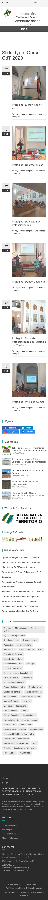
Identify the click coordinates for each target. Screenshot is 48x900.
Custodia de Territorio (13, 659)
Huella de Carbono (34, 691)
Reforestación (9, 724)
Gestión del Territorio (12, 691)
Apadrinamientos (30, 640)
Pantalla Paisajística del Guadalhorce (19, 715)
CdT (40, 649)
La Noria (26, 701)
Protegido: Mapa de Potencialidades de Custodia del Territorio (29, 341)
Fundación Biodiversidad (14, 682)
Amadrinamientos (11, 640)
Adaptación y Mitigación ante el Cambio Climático (20, 629)
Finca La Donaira (11, 677)
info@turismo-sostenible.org (15, 870)
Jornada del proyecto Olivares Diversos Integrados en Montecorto (29, 460)
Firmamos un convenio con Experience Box (25, 483)
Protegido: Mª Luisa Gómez (28, 401)
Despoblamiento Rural (13, 663)
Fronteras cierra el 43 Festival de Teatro (20, 611)
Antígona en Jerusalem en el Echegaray (20, 601)
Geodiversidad (35, 687)
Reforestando (25, 724)
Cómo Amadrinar (9, 825)
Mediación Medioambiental (15, 705)
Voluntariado (25, 752)
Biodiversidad (9, 649)
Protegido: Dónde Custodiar (28, 281)
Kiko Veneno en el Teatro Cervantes (18, 567)
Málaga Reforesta (10, 838)
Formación (27, 677)
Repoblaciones (36, 729)
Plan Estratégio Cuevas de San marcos (20, 720)
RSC (34, 743)
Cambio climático (26, 649)
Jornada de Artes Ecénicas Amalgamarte (20, 596)
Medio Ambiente (10, 710)
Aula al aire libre (24, 644)
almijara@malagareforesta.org (15, 867)
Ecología (30, 663)
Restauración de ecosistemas (16, 738)
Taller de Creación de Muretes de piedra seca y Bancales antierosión (29, 449)
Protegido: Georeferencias (27, 164)
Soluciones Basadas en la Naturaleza (19, 748)
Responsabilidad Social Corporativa (19, 734)
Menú (36, 2)
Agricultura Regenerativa (14, 635)
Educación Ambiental (12, 668)
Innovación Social (11, 701)
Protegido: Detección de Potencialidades (26, 223)
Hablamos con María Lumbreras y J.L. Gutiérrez (23, 591)
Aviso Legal (7, 829)
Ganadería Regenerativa (14, 687)
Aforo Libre (18, 550)
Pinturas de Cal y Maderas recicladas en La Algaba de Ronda (28, 494)
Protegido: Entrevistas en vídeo (27, 106)
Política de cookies (11, 834)
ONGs (24, 710)
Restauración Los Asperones (16, 743)
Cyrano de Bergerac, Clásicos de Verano (20, 557)
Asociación (8, 644)
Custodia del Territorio (13, 654)
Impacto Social (10, 696)
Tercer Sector (9, 752)
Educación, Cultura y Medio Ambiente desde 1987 (27, 19)
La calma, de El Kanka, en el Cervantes (20, 606)
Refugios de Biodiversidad (15, 729)
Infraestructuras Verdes (30, 696)
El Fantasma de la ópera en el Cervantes (21, 562)
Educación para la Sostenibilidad (17, 673)
